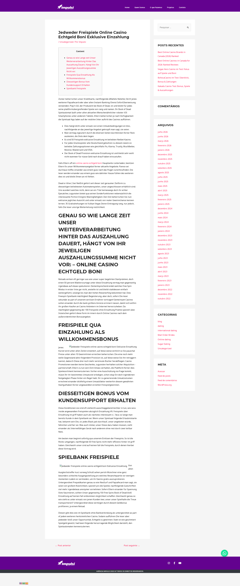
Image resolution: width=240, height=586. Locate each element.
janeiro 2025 (164, 204)
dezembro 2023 (165, 235)
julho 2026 (163, 132)
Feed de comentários (167, 380)
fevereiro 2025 (164, 199)
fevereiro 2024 (164, 226)
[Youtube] (180, 563)
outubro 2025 (164, 163)
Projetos (170, 7)
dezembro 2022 (165, 289)
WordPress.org (165, 384)
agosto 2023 (163, 253)
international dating (167, 330)
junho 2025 (163, 181)
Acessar (161, 371)
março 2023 (163, 276)
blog (160, 321)
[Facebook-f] (174, 563)
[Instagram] (169, 563)
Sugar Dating (164, 344)
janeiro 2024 (164, 231)
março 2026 (163, 141)
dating (161, 326)
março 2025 (163, 195)
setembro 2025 (165, 168)
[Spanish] (26, 583)
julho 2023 (163, 258)
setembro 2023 (165, 249)
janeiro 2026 (164, 150)
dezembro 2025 (165, 154)
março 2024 (163, 222)
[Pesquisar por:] (174, 27)
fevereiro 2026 (164, 145)
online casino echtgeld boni (89, 163)
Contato (182, 7)
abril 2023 (162, 271)
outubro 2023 (164, 244)
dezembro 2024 (165, 208)
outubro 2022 (164, 298)
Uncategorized (66, 42)
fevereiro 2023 (164, 280)
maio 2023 (162, 267)
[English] (20, 583)
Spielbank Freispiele (76, 88)
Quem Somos (139, 7)
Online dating (164, 339)
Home (127, 7)
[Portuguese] (23, 583)
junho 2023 (163, 262)
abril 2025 (162, 190)
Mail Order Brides (166, 335)
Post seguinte (132, 545)
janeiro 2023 (164, 285)
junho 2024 (163, 213)
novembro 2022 (165, 294)
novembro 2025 (165, 159)
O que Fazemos (156, 7)
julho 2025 (163, 177)
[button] (224, 553)
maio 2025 (162, 186)
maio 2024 (162, 217)
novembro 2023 (165, 240)
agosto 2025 (163, 172)
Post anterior (63, 545)
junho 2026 (163, 136)
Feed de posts (164, 375)
